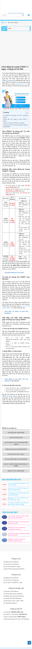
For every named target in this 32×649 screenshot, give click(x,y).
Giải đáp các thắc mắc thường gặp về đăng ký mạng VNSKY (15, 125)
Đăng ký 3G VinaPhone (11, 577)
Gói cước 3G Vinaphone (12, 580)
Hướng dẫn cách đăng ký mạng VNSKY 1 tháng (15, 120)
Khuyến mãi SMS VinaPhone (13, 598)
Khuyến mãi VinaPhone (11, 591)
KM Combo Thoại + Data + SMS (14, 600)
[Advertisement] (16, 48)
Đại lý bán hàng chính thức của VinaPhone (17, 619)
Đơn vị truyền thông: (15, 616)
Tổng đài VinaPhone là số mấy (13, 272)
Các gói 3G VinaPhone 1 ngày (13, 582)
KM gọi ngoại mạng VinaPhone (14, 593)
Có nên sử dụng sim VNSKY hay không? (13, 123)
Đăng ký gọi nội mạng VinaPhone (14, 596)
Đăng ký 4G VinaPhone (11, 562)
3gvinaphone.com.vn (21, 84)
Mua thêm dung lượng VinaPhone (14, 569)
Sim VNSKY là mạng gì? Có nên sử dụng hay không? (15, 116)
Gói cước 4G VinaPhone (12, 564)
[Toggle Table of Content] (26, 112)
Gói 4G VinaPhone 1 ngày (12, 566)
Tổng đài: (14, 612)
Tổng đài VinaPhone (11, 603)
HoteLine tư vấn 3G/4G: (16, 614)
